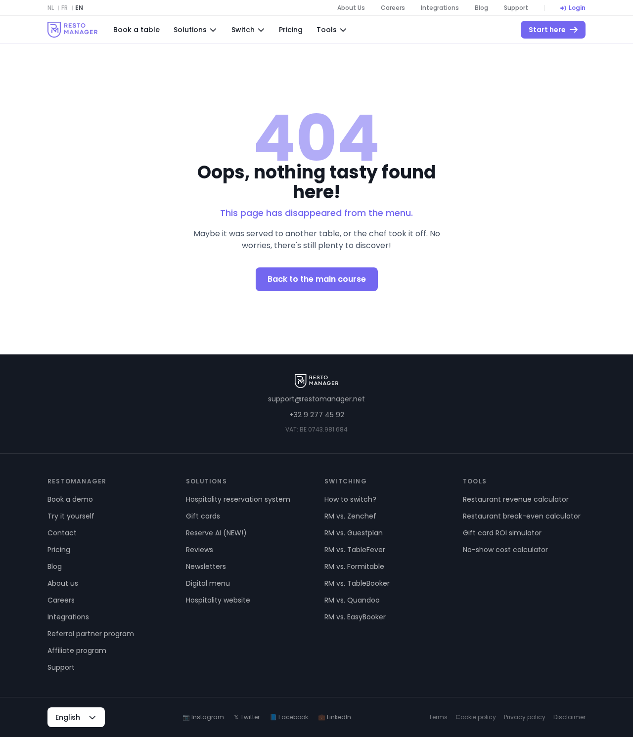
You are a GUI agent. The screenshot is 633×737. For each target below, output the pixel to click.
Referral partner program (90, 634)
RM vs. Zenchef (350, 516)
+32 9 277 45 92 (316, 415)
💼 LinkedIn (334, 717)
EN (79, 8)
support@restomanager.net (316, 399)
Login (577, 8)
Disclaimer (569, 717)
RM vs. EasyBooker (355, 617)
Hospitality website (218, 600)
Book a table (136, 30)
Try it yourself (70, 516)
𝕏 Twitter (247, 717)
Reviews (199, 550)
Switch (243, 30)
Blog (481, 8)
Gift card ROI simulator (502, 533)
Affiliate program (76, 650)
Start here (547, 30)
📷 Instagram (203, 717)
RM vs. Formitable (354, 566)
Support (516, 8)
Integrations (440, 8)
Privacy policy (524, 717)
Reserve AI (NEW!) (216, 533)
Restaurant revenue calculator (516, 499)
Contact (62, 533)
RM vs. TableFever (354, 550)
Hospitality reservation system (238, 499)
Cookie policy (475, 717)
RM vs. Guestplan (353, 533)
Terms (438, 717)
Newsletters (206, 566)
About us (62, 583)
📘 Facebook (289, 717)
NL (50, 8)
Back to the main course (317, 279)
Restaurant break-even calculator (522, 516)
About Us (351, 8)
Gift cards (203, 516)
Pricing (291, 30)
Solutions (190, 30)
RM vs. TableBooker (357, 583)
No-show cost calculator (505, 550)
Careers (393, 8)
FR (64, 8)
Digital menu (208, 583)
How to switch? (350, 499)
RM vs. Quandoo (352, 600)
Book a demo (70, 499)
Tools (326, 30)
